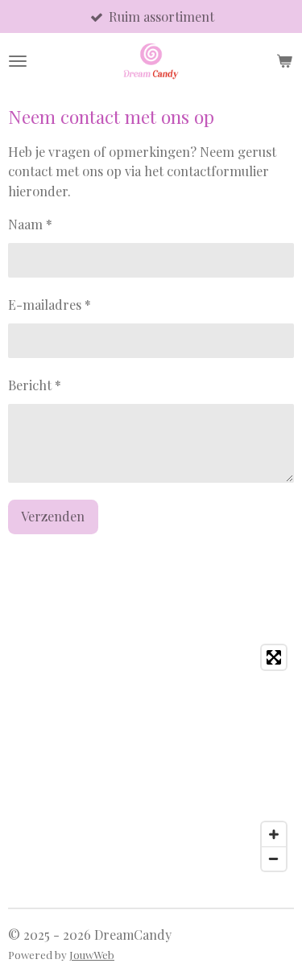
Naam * (30, 224)
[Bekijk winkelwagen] (284, 61)
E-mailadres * (49, 304)
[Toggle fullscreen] (274, 657)
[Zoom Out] (274, 858)
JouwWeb (91, 954)
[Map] (151, 758)
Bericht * (34, 384)
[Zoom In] (274, 834)
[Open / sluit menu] (17, 61)
